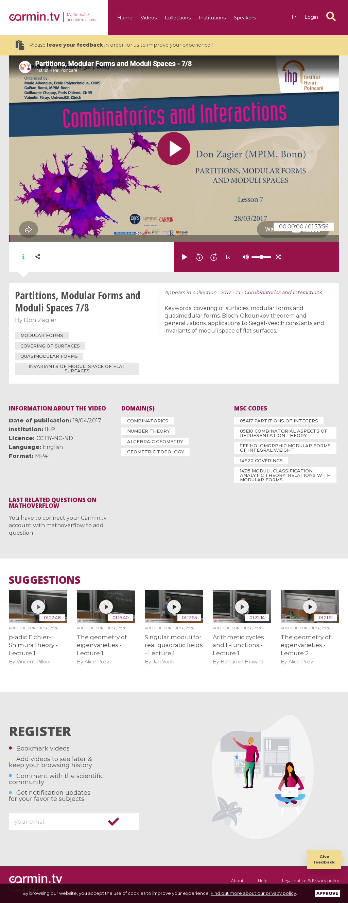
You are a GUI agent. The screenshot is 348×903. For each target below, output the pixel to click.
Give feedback (324, 859)
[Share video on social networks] (38, 256)
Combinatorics (147, 420)
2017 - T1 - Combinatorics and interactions (271, 292)
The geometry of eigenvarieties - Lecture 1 (102, 645)
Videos (149, 18)
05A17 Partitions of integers (279, 420)
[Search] (331, 16)
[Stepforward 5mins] (214, 257)
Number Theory (148, 431)
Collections (178, 18)
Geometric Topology (155, 451)
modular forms (41, 335)
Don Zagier (40, 320)
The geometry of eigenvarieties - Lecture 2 (306, 645)
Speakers (245, 18)
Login (311, 17)
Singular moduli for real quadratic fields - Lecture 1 (174, 645)
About (237, 880)
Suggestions (45, 580)
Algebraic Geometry (155, 441)
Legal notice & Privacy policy (310, 880)
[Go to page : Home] (34, 16)
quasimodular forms (49, 356)
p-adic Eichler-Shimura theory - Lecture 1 (33, 645)
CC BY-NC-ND (54, 438)
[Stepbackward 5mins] (199, 257)
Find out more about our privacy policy (253, 893)
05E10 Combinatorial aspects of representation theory (284, 433)
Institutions (212, 18)
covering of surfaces (50, 346)
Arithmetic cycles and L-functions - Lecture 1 (238, 645)
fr (294, 17)
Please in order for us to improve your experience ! (121, 45)
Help (262, 880)
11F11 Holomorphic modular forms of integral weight (285, 448)
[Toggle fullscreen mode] (278, 257)
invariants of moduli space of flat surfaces (77, 368)
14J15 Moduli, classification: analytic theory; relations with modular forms (285, 475)
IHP (50, 429)
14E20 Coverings (261, 460)
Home (125, 18)
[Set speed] (244, 257)
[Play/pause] (184, 257)
